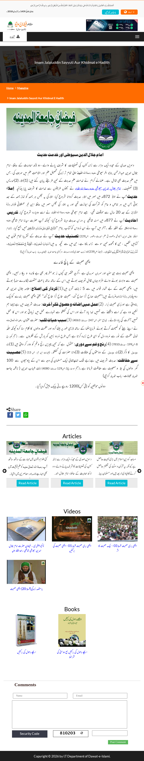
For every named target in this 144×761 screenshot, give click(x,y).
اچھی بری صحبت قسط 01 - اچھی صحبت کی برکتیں (72, 548)
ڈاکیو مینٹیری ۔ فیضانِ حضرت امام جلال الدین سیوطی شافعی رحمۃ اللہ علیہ (26, 548)
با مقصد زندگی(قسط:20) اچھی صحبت (26, 589)
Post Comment (118, 742)
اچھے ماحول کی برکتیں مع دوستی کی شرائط (72, 654)
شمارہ (12, 36)
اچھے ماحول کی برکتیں (26, 652)
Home (10, 88)
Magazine (22, 88)
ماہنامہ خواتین (110, 12)
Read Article (28, 483)
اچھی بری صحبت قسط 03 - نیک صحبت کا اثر (117, 548)
